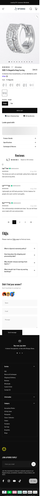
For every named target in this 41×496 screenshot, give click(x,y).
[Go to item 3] (16, 62)
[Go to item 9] (29, 62)
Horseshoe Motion (9, 408)
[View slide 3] (22, 353)
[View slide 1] (17, 353)
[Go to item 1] (11, 62)
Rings (5, 433)
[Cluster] (18, 85)
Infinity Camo (8, 411)
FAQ (5, 371)
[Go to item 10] (32, 62)
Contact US (7, 390)
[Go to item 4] (19, 62)
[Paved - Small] (4, 85)
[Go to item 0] (9, 62)
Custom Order (8, 387)
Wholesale (7, 384)
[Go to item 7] (24, 62)
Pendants (7, 424)
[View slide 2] (20, 353)
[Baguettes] (31, 85)
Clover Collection (9, 417)
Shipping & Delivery (10, 377)
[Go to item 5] (21, 62)
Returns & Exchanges (10, 374)
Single (5, 103)
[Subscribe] (33, 464)
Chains (6, 420)
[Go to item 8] (27, 62)
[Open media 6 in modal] (37, 16)
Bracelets (7, 430)
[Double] (11, 85)
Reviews (6, 380)
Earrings (6, 427)
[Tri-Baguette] (4, 93)
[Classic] (24, 85)
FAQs (14, 239)
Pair (12, 103)
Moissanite (7, 414)
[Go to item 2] (14, 62)
